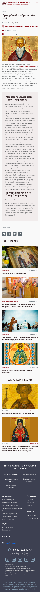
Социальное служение (9, 516)
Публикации (5, 270)
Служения (30, 500)
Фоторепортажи (7, 527)
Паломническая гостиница (11, 487)
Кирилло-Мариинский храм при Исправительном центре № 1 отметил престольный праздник (18, 305)
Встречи (29, 505)
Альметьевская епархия (29, 474)
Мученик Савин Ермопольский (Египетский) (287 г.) (19, 413)
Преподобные (7, 227)
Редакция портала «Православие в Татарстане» (21, 26)
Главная (4, 11)
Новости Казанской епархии (10, 301)
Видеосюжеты (6, 530)
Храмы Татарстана (8, 519)
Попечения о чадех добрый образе (14, 273)
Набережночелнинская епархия (11, 480)
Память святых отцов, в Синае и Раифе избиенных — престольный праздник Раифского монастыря (20, 338)
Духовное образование (9, 514)
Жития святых (34, 411)
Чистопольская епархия (11, 474)
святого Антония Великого (27, 67)
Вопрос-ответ (31, 515)
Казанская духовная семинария (29, 480)
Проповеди (30, 502)
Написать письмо (32, 518)
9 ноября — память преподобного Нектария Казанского (17, 371)
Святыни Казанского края (10, 511)
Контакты (6, 536)
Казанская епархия (8, 500)
